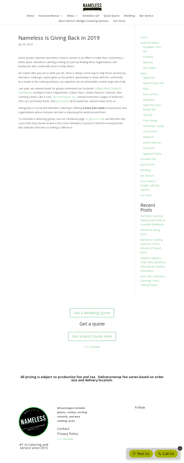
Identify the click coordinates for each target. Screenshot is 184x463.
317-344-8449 (92, 347)
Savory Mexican (152, 142)
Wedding (129, 16)
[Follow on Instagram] (152, 418)
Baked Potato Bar (153, 83)
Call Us (168, 453)
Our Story (119, 21)
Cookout (148, 56)
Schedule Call (90, 16)
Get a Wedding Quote (92, 312)
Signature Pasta (152, 153)
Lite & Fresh (150, 131)
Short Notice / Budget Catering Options (84, 21)
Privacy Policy (67, 433)
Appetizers (149, 77)
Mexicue (148, 62)
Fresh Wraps (150, 120)
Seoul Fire (149, 148)
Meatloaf (148, 137)
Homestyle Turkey (153, 126)
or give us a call (95, 119)
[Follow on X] (145, 418)
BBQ (146, 88)
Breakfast (148, 99)
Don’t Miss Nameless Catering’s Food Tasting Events (152, 281)
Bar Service (146, 16)
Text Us (143, 453)
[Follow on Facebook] (138, 418)
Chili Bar (148, 115)
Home (30, 16)
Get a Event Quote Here (92, 336)
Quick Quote (111, 16)
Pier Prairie (149, 67)
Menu (70, 16)
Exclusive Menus (49, 16)
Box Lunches (150, 94)
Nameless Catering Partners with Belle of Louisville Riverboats (152, 220)
